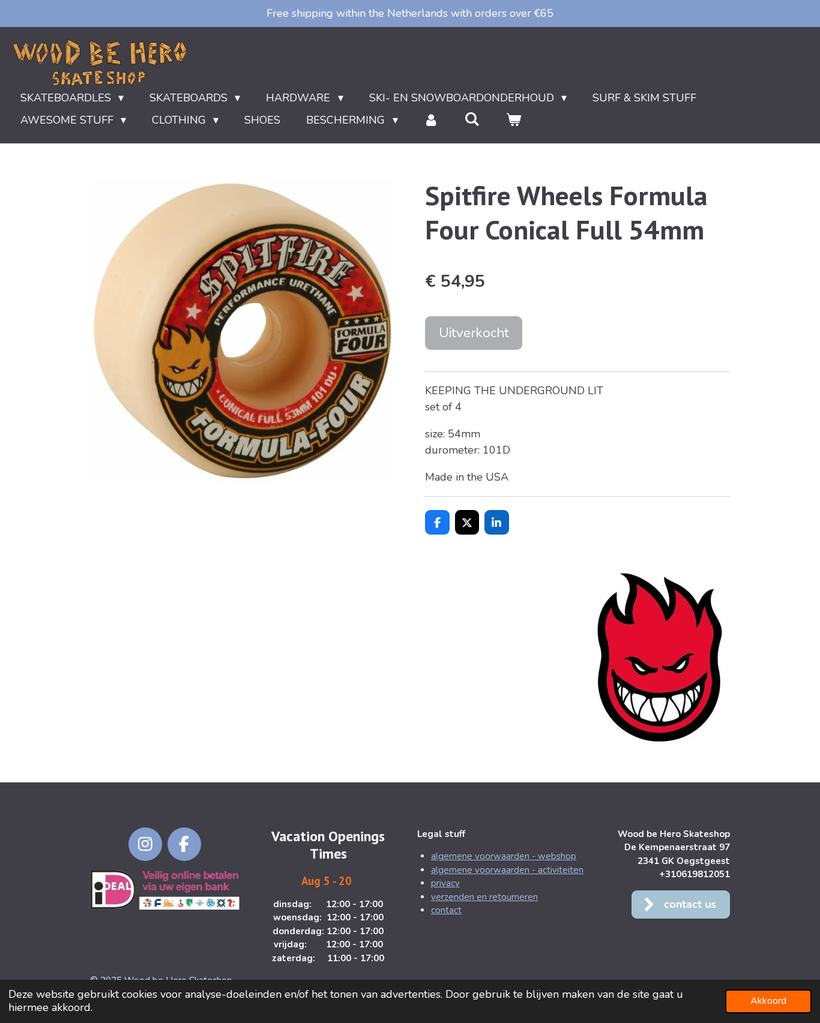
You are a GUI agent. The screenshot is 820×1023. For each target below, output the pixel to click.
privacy (445, 883)
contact (446, 910)
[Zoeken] (472, 119)
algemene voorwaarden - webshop (503, 856)
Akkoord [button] (768, 1000)
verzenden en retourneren (484, 897)
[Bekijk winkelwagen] (513, 120)
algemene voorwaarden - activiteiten (507, 870)
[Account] (431, 120)
